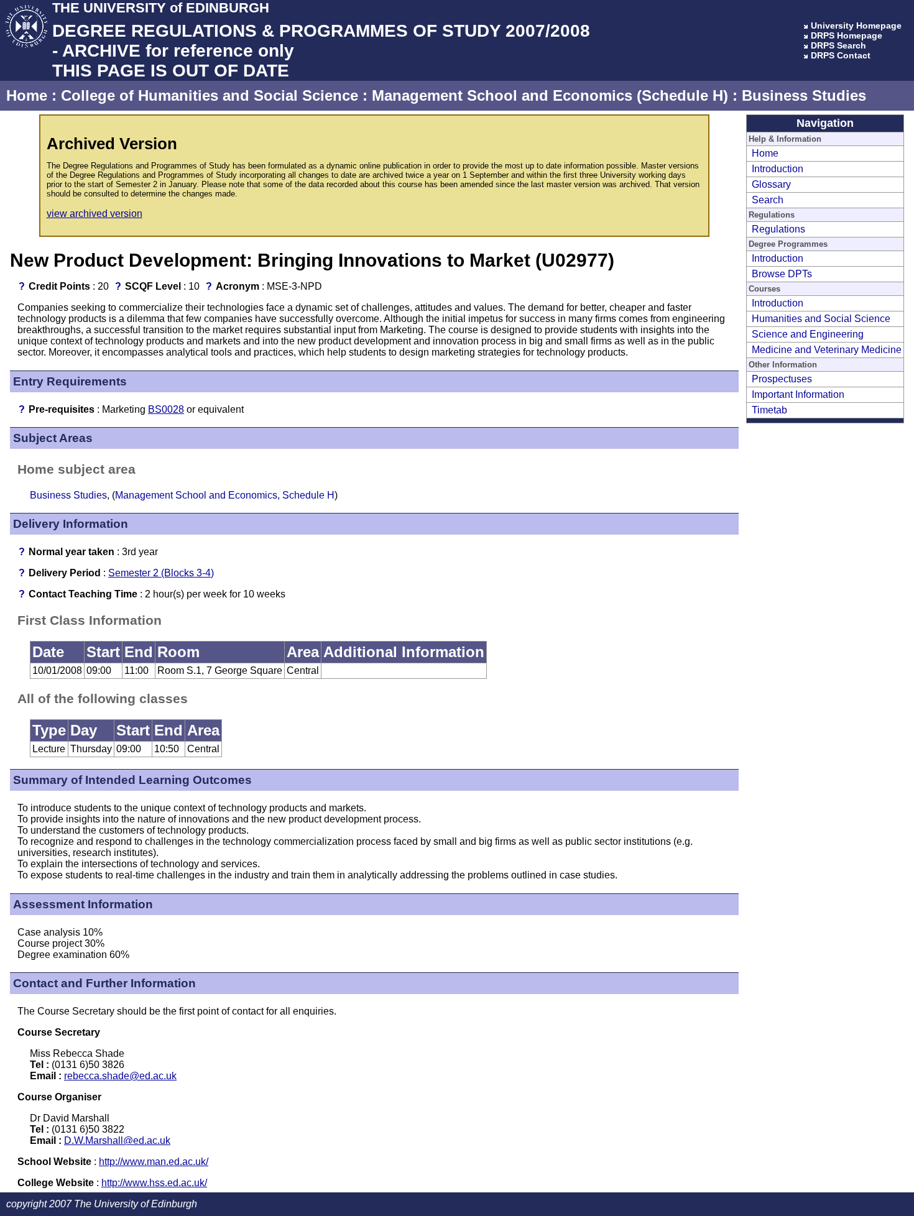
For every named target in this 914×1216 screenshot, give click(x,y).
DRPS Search (838, 45)
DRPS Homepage (846, 35)
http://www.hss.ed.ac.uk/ (154, 1182)
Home (26, 95)
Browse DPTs (782, 274)
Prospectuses (782, 379)
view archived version (94, 213)
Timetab (769, 410)
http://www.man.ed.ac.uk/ (153, 1161)
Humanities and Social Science (821, 318)
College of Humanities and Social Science (209, 95)
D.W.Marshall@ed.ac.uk (117, 1140)
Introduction (777, 169)
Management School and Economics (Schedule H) (550, 95)
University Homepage (856, 25)
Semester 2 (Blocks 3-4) (161, 573)
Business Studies (804, 95)
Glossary (771, 184)
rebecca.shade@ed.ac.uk (120, 1076)
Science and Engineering (808, 334)
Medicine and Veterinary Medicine (827, 349)
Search (767, 200)
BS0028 (166, 409)
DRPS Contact (840, 55)
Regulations (778, 229)
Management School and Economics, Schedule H (225, 495)
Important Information (798, 394)
